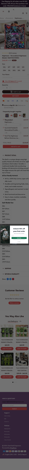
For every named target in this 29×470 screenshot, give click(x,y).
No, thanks (19, 241)
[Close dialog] (27, 226)
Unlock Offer (19, 238)
